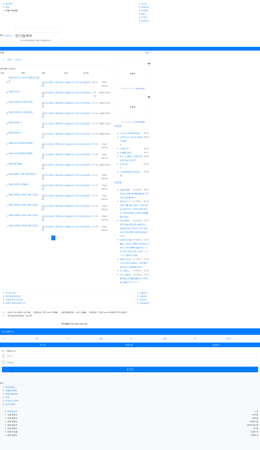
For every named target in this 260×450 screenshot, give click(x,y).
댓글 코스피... (15, 91)
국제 (7, 397)
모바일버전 (144, 303)
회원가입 (145, 7)
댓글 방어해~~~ (16, 122)
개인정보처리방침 (13, 296)
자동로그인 (11, 351)
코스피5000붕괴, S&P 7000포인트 (36, 40)
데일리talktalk (11, 394)
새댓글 (117, 182)
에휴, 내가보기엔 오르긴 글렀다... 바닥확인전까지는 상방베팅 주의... (133, 263)
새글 (7, 7)
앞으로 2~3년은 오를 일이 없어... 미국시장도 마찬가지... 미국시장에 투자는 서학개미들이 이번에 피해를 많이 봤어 (134, 209)
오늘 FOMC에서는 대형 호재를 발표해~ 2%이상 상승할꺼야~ (134, 193)
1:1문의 (144, 17)
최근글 (117, 126)
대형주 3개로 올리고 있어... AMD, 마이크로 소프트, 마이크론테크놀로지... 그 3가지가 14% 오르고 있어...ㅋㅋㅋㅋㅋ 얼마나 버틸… (134, 248)
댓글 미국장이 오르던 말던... (21, 102)
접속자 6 (145, 20)
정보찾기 (145, 10)
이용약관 (143, 293)
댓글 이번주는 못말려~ (19, 184)
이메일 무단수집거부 (14, 299)
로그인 (144, 3)
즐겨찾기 (9, 3)
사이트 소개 (10, 293)
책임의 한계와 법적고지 (15, 303)
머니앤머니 (50, 82)
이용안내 (143, 296)
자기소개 (79, 82)
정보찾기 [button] (216, 345)
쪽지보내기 (60, 82)
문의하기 (143, 299)
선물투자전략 (104, 92)
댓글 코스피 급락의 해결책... (21, 143)
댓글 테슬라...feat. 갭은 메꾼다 (22, 174)
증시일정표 (10, 387)
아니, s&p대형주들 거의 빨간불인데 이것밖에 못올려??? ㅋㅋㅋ (134, 278)
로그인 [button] (43, 345)
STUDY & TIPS (11, 401)
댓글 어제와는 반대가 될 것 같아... (24, 194)
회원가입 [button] (129, 345)
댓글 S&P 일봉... (16, 163)
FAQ (143, 14)
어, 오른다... (125, 270)
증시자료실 (10, 404)
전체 (9, 59)
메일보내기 (70, 82)
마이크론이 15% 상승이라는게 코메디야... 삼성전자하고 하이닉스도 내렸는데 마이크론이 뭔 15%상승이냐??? (134, 228)
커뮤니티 (18, 59)
